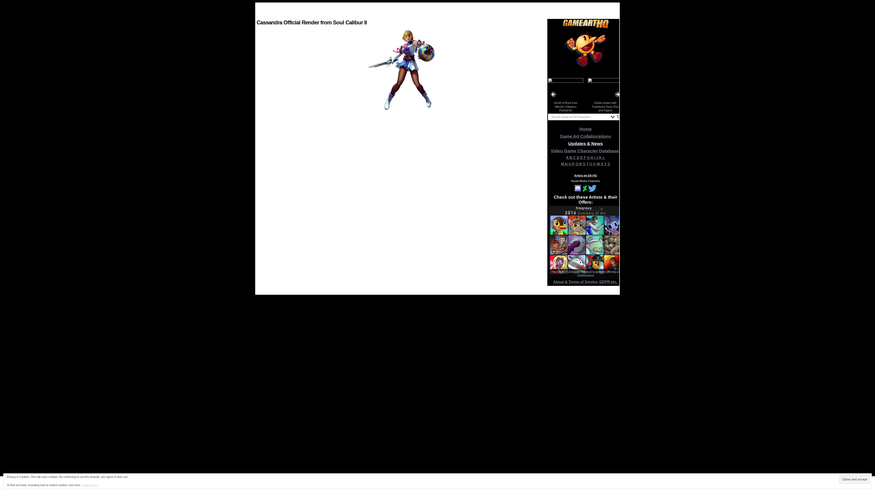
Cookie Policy (89, 485)
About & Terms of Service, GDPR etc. (585, 282)
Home (585, 129)
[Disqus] (400, 237)
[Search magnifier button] (619, 117)
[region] (585, 52)
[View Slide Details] (585, 52)
